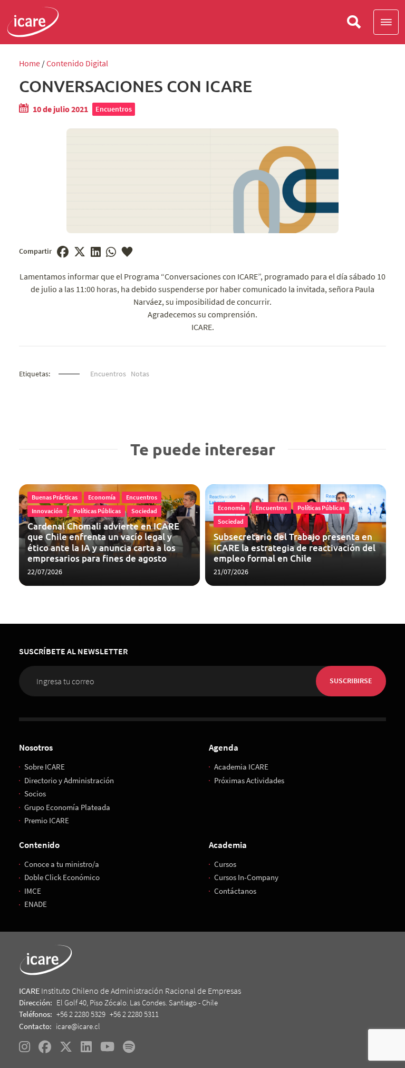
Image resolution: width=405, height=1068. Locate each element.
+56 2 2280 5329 (80, 1014)
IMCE (32, 891)
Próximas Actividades (249, 780)
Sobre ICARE (44, 767)
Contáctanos (235, 891)
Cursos (225, 864)
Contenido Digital (77, 63)
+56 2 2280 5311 (134, 1014)
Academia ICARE (241, 767)
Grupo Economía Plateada (67, 807)
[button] (386, 22)
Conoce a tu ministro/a (61, 864)
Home (29, 63)
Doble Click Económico (62, 877)
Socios (35, 793)
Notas (140, 373)
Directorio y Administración (69, 780)
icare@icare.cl (78, 1026)
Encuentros (113, 109)
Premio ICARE (46, 820)
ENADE (35, 904)
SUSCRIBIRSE (351, 680)
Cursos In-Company (246, 877)
